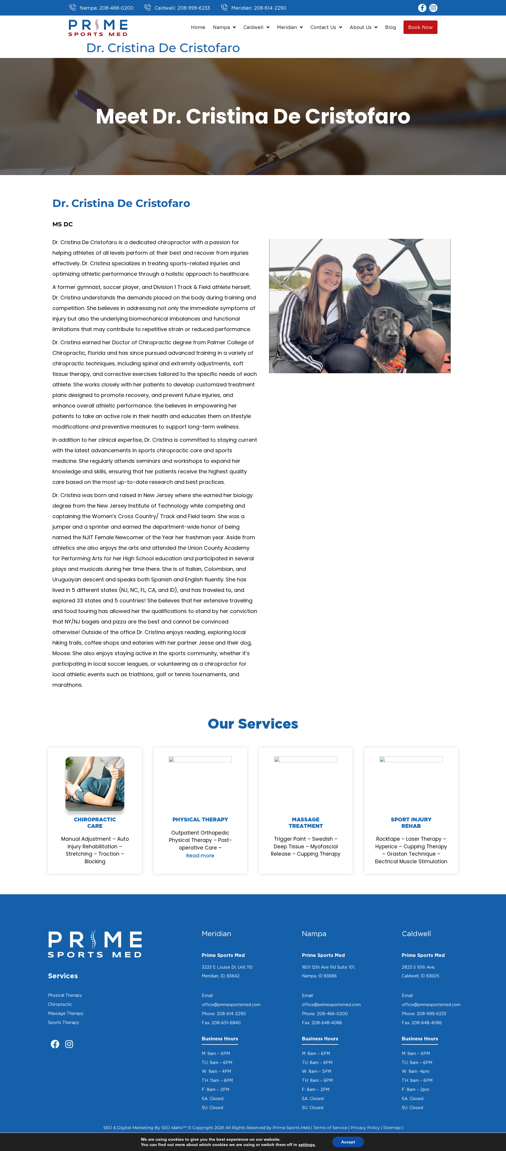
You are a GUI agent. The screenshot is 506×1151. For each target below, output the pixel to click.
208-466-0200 (332, 1013)
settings (306, 1144)
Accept (348, 1142)
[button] (200, 855)
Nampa (221, 27)
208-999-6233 (431, 1013)
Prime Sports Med (291, 1127)
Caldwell (253, 27)
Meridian (287, 27)
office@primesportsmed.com (231, 1004)
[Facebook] (55, 1044)
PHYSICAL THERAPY (200, 820)
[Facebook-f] (422, 8)
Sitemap (392, 1127)
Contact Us (323, 27)
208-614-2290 (231, 1013)
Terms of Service (330, 1127)
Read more (200, 855)
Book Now (420, 27)
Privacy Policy (365, 1127)
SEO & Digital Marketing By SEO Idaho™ (145, 1127)
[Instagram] (433, 8)
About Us (361, 27)
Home (198, 27)
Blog (390, 27)
